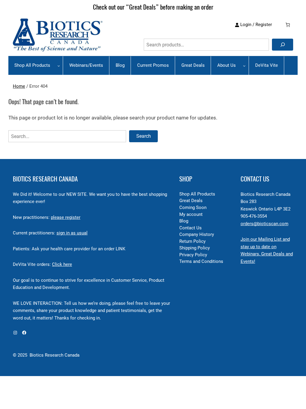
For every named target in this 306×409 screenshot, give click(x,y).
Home (19, 86)
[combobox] (206, 45)
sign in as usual (72, 233)
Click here (62, 264)
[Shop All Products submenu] (58, 65)
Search (143, 136)
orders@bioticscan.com (264, 223)
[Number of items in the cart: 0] (287, 24)
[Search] (282, 45)
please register (65, 217)
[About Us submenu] (244, 65)
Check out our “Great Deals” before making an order (153, 7)
